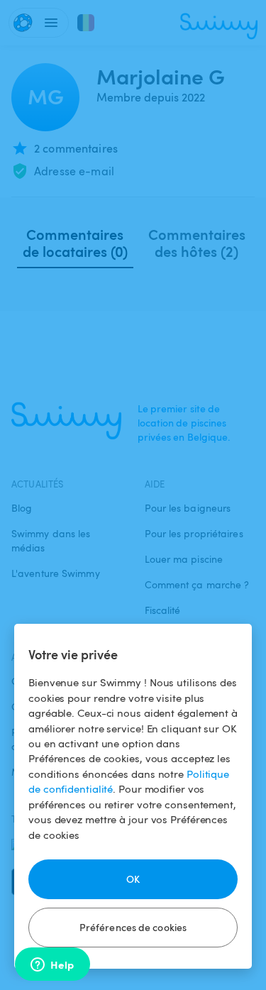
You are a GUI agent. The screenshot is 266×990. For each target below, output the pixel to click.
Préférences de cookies (133, 927)
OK (133, 879)
